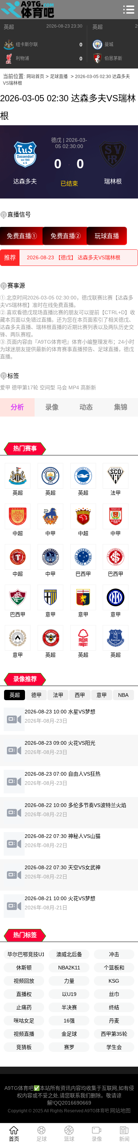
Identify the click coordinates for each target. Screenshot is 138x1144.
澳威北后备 (69, 954)
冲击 (114, 954)
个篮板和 (114, 968)
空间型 (47, 387)
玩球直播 (106, 235)
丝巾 (114, 994)
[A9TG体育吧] (28, 9)
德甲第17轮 (25, 387)
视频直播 (24, 1034)
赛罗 (69, 1047)
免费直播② (65, 235)
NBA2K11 (69, 968)
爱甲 (5, 387)
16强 (69, 1021)
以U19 (69, 994)
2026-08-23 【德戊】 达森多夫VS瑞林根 (73, 257)
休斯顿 (24, 968)
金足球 (69, 1034)
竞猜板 (24, 1047)
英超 (9, 27)
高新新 (88, 387)
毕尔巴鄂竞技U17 (25, 954)
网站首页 (35, 76)
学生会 (114, 1047)
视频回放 (24, 981)
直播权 (24, 994)
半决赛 (69, 1007)
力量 (69, 981)
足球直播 (59, 76)
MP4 (73, 387)
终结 (114, 1007)
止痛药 (24, 1007)
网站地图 (120, 1110)
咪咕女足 (24, 1021)
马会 (62, 387)
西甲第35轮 (114, 1034)
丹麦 (114, 1021)
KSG (114, 981)
